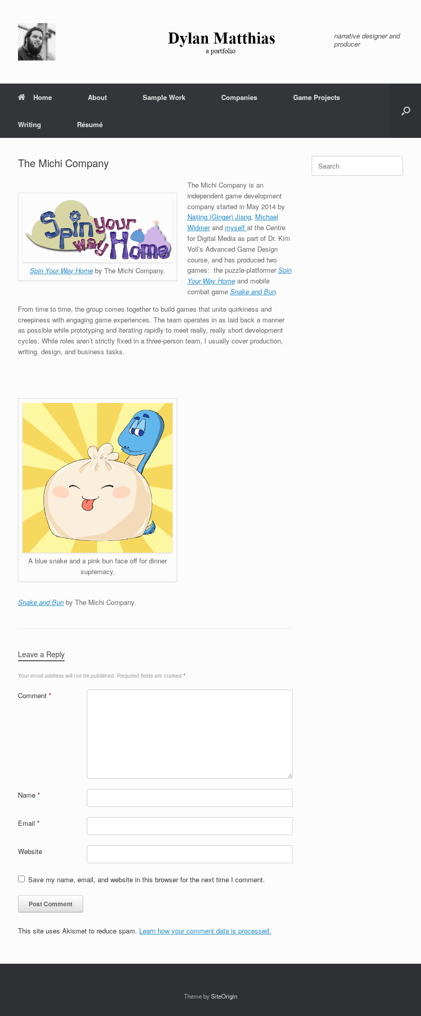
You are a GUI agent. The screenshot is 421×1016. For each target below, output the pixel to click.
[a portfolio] (169, 41)
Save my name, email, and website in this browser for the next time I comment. (146, 879)
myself (236, 227)
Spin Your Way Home (61, 270)
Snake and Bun (253, 291)
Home (42, 97)
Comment (34, 695)
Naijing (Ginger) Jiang (219, 216)
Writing (29, 124)
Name (29, 795)
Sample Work (164, 97)
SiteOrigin (224, 996)
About (97, 97)
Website (30, 851)
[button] (406, 111)
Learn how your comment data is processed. (205, 931)
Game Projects (316, 97)
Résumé (90, 124)
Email (29, 823)
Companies (239, 97)
